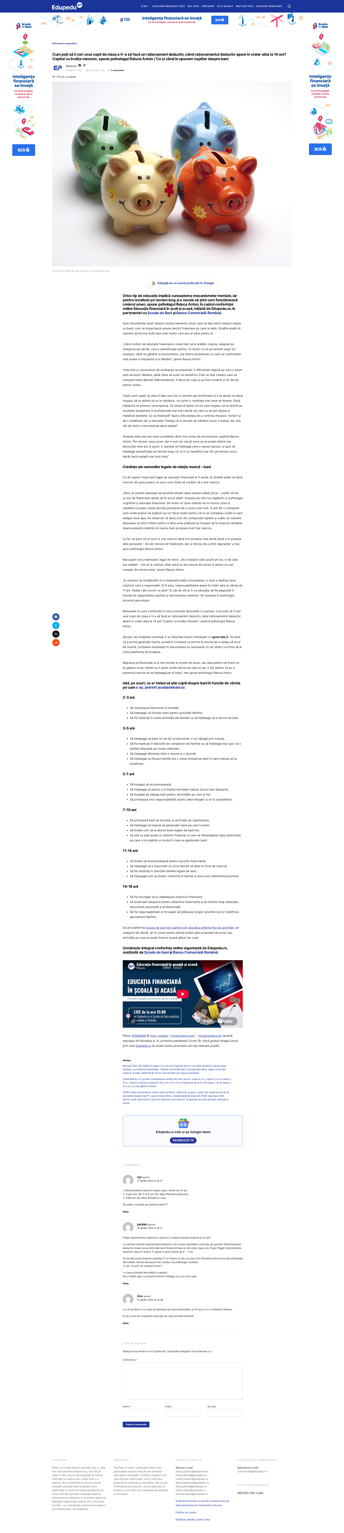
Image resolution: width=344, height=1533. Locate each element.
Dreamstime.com (182, 1036)
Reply (126, 1211)
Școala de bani (156, 952)
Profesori (208, 6)
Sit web (211, 1406)
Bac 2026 (193, 6)
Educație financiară (269, 6)
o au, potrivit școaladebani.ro (160, 687)
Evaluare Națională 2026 (168, 6)
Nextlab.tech (245, 6)
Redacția (71, 65)
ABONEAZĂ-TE (183, 1140)
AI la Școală (225, 6)
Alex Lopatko (159, 1036)
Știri (144, 6)
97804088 (139, 1036)
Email (169, 1406)
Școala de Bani (159, 313)
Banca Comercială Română (198, 313)
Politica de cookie (186, 1512)
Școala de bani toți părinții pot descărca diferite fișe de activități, (190, 927)
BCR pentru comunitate (64, 43)
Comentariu (130, 1359)
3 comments (117, 70)
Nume (127, 1406)
